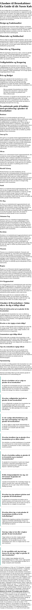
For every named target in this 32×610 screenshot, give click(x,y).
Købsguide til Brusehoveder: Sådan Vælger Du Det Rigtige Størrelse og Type (15, 583)
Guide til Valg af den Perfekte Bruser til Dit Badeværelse (15, 605)
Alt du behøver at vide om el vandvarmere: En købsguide (14, 575)
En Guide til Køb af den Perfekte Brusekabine (12, 575)
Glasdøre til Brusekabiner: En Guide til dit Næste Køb (14, 608)
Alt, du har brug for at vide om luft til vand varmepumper (15, 573)
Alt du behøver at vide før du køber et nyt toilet (16, 577)
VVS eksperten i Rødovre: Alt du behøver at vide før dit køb (14, 602)
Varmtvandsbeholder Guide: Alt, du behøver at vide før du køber (16, 601)
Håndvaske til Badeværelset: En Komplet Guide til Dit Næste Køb (15, 589)
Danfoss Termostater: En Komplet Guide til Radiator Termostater (15, 571)
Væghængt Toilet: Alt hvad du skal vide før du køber (15, 569)
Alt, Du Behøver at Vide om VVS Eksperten (12, 567)
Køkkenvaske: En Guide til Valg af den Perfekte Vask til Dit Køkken (15, 578)
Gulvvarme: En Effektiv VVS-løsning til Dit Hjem (13, 606)
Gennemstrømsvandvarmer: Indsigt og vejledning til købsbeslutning (15, 598)
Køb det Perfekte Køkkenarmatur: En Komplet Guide (13, 599)
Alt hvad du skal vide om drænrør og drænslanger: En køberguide (15, 587)
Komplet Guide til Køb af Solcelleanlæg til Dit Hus (15, 568)
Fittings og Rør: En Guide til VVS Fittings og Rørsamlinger (15, 586)
